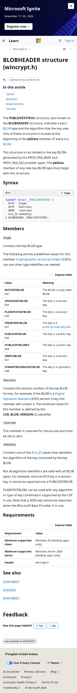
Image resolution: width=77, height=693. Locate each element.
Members (12, 99)
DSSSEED (9, 590)
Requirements (15, 104)
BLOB (7, 128)
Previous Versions (35, 671)
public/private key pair (56, 327)
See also (11, 109)
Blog (53, 671)
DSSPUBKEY (11, 582)
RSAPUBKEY (11, 598)
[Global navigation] (3, 40)
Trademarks (10, 687)
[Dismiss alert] (71, 6)
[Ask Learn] (64, 49)
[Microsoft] (38, 40)
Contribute (9, 677)
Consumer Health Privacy (18, 682)
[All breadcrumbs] (6, 49)
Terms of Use (50, 682)
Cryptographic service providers (38, 259)
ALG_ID (37, 452)
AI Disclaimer (11, 671)
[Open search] (60, 40)
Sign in (69, 40)
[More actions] (70, 49)
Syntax (10, 94)
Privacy (25, 677)
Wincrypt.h (20, 49)
